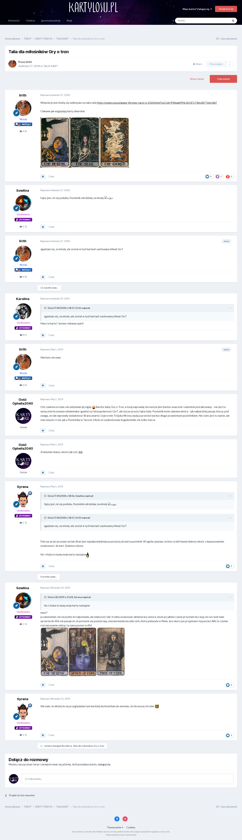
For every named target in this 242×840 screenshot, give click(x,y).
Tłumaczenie (114, 827)
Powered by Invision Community (121, 834)
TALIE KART (50, 66)
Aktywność (14, 20)
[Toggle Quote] (45, 308)
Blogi (69, 20)
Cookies (130, 827)
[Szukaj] (233, 20)
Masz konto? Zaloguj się (196, 9)
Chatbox (30, 20)
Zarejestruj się (226, 8)
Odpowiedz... (34, 778)
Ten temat (219, 20)
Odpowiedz (223, 78)
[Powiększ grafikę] (84, 142)
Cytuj (51, 176)
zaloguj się (104, 764)
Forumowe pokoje (50, 20)
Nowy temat (197, 78)
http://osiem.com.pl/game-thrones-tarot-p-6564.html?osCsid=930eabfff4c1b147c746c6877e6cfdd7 (157, 102)
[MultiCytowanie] (42, 176)
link (80, 452)
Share (198, 64)
